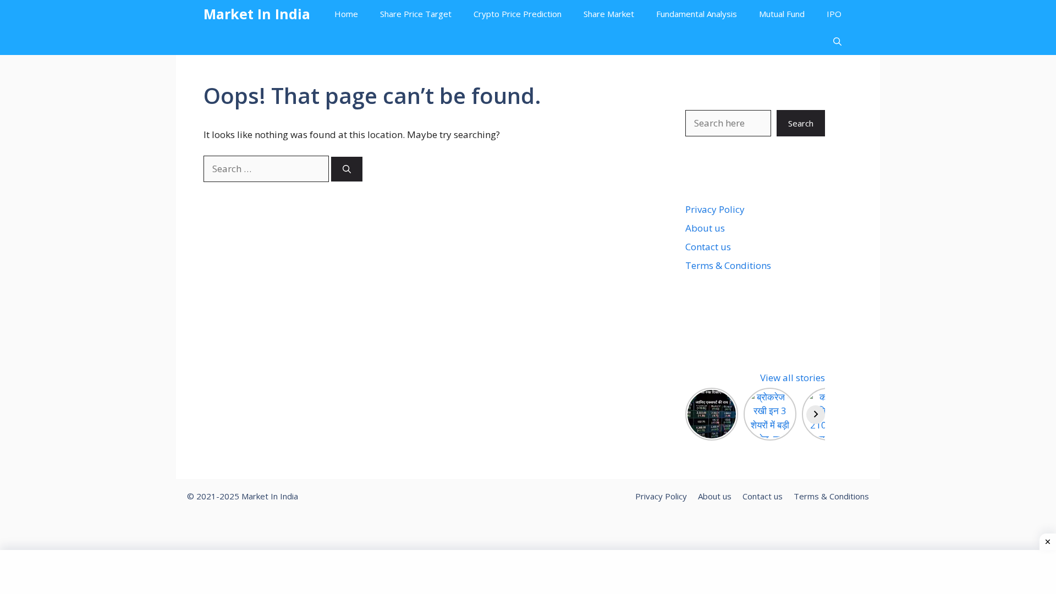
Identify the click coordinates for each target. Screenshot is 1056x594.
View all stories (792, 377)
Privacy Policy (715, 209)
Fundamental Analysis (696, 13)
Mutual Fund (782, 13)
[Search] (346, 169)
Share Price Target (416, 13)
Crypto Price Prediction (518, 13)
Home (346, 13)
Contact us (708, 246)
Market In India (257, 13)
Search (800, 123)
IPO (834, 13)
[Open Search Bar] (837, 41)
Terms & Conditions (728, 265)
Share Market (609, 13)
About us (705, 228)
